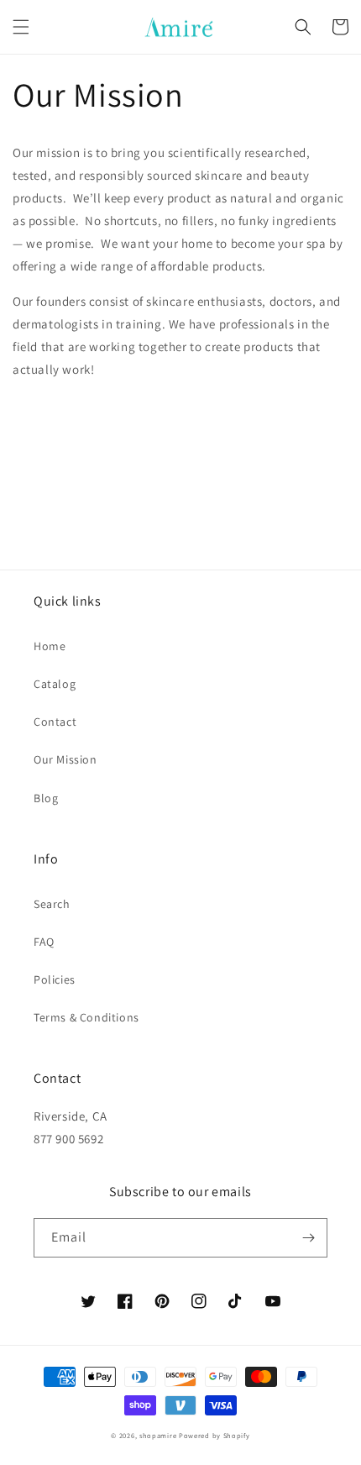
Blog (46, 798)
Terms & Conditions (86, 1017)
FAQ (44, 941)
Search (52, 903)
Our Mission (65, 759)
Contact (55, 721)
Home (49, 646)
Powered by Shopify (214, 1435)
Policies (55, 979)
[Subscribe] (308, 1238)
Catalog (55, 683)
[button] (21, 26)
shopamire (157, 1435)
